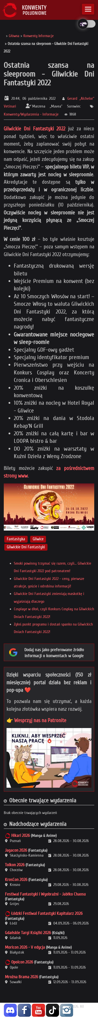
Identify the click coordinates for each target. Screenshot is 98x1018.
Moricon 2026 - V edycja (25, 947)
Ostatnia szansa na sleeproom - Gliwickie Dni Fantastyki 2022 (49, 73)
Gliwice (38, 539)
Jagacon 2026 (16, 850)
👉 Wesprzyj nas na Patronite (36, 720)
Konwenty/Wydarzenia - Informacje (31, 114)
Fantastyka (16, 539)
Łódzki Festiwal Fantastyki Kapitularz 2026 (47, 913)
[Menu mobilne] (88, 9)
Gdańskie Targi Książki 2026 (28, 932)
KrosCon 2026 (16, 879)
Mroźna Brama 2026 (21, 976)
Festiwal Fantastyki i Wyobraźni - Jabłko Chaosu (45, 894)
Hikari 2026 (20, 835)
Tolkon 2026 (15, 864)
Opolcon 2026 (22, 962)
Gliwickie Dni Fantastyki (26, 547)
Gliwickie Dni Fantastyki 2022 (35, 129)
